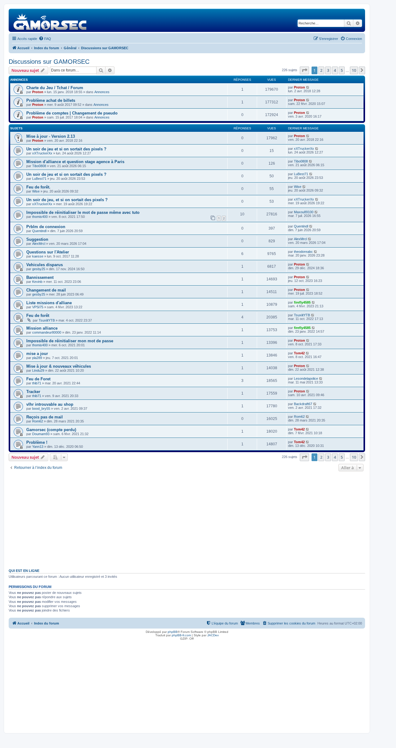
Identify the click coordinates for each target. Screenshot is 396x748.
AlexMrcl (38, 243)
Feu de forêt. (38, 187)
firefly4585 (302, 302)
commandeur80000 (46, 332)
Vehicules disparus (44, 264)
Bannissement (40, 277)
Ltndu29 (38, 370)
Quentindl (39, 231)
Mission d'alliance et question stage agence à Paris (75, 161)
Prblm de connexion (45, 226)
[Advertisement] (187, 519)
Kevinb (37, 281)
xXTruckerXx (42, 153)
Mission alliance (42, 328)
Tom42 (299, 353)
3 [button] (328, 70)
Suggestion (37, 239)
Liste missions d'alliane (49, 302)
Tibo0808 (39, 166)
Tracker (33, 391)
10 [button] (354, 70)
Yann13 (37, 446)
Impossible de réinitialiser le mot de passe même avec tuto (83, 212)
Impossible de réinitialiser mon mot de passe (69, 341)
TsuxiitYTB (47, 320)
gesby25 (38, 269)
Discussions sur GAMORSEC (49, 61)
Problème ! (36, 442)
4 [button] (335, 70)
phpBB (173, 631)
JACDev (213, 635)
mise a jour (37, 353)
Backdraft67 (303, 404)
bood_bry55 (41, 408)
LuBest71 (39, 178)
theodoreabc (303, 251)
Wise (36, 191)
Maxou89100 (303, 212)
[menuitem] (45, 38)
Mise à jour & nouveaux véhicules (58, 366)
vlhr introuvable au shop (49, 404)
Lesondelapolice (306, 378)
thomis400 (40, 216)
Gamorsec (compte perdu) (51, 429)
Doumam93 (41, 434)
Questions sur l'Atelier (47, 252)
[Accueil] (50, 20)
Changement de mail (46, 290)
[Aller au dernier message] (308, 87)
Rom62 (37, 421)
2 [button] (321, 70)
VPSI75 (37, 307)
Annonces (102, 92)
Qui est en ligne (24, 571)
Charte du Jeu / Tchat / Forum (54, 87)
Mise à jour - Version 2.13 (50, 136)
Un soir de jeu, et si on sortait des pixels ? (67, 199)
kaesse (37, 256)
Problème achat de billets (50, 100)
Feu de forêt (37, 315)
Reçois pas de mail (44, 417)
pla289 (37, 358)
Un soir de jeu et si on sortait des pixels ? (66, 149)
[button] (304, 70)
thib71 (36, 383)
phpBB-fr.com (181, 635)
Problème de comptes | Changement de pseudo (72, 113)
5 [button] (342, 70)
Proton (37, 92)
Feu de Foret (38, 379)
